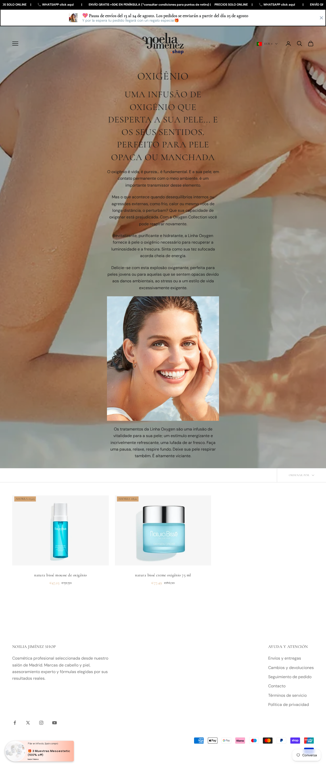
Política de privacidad (288, 704)
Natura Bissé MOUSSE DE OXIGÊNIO (60, 575)
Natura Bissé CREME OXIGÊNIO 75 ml (163, 575)
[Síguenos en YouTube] (54, 722)
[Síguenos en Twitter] (28, 722)
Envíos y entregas (284, 658)
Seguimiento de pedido (289, 676)
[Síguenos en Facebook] (14, 722)
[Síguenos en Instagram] (41, 722)
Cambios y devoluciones (291, 667)
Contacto (277, 686)
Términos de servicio (287, 695)
